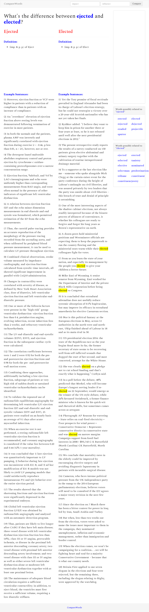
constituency (125, 181)
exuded (122, 129)
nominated (137, 166)
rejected (122, 124)
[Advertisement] (29, 70)
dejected (136, 124)
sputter (122, 134)
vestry (134, 181)
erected (122, 119)
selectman (124, 171)
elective (122, 166)
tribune (122, 176)
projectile (137, 129)
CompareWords (13, 4)
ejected (85, 16)
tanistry (135, 160)
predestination (140, 171)
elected (12, 22)
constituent (138, 176)
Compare (136, 3)
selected (122, 160)
